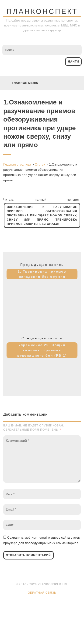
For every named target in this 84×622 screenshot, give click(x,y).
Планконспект (42, 11)
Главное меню (25, 83)
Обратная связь (42, 592)
